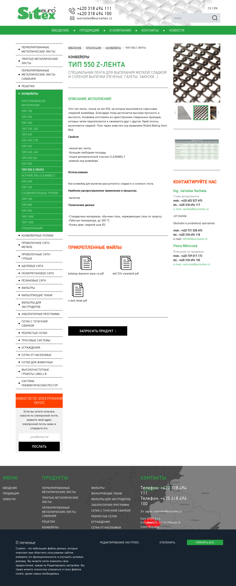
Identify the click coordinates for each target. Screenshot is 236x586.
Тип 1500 (28, 222)
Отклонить (167, 542)
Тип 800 (27, 205)
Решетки (48, 521)
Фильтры (98, 488)
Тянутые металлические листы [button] (40, 61)
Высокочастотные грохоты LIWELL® (35, 372)
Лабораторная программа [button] (41, 314)
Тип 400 (27, 134)
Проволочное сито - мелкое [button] (36, 245)
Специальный (32, 228)
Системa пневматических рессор (40, 383)
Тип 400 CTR (30, 140)
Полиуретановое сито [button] (38, 273)
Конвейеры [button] (30, 93)
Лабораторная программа (110, 505)
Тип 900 (27, 210)
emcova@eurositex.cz (197, 264)
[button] (175, 112)
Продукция (93, 47)
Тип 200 (27, 117)
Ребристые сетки (34, 333)
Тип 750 (27, 199)
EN (215, 8)
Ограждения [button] (31, 347)
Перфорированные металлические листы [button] (38, 49)
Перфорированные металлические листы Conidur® (38, 75)
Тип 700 (27, 187)
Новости (9, 499)
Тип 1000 (28, 216)
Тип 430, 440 (30, 152)
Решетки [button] (28, 86)
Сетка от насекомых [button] (36, 355)
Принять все (205, 542)
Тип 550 (27, 163)
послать (39, 446)
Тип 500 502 (29, 158)
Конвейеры (113, 47)
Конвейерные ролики (37, 235)
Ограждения (100, 522)
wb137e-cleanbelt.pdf (126, 273)
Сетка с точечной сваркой (35, 323)
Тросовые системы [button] (36, 340)
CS (209, 8)
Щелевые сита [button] (32, 266)
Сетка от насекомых (106, 527)
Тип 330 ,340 (30, 128)
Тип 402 (27, 146)
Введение (74, 47)
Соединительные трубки (40, 193)
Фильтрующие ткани (106, 493)
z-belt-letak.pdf (77, 300)
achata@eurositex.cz (196, 209)
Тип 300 (27, 123)
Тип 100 (27, 111)
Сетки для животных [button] (37, 362)
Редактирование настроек (119, 542)
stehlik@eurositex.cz (195, 239)
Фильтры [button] (28, 288)
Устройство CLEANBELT (38, 175)
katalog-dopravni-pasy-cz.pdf (86, 273)
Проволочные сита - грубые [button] (37, 256)
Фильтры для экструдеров (110, 499)
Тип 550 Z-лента (33, 169)
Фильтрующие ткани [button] (37, 295)
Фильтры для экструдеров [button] (31, 305)
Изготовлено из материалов (34, 103)
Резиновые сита (34, 280)
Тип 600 (27, 181)
